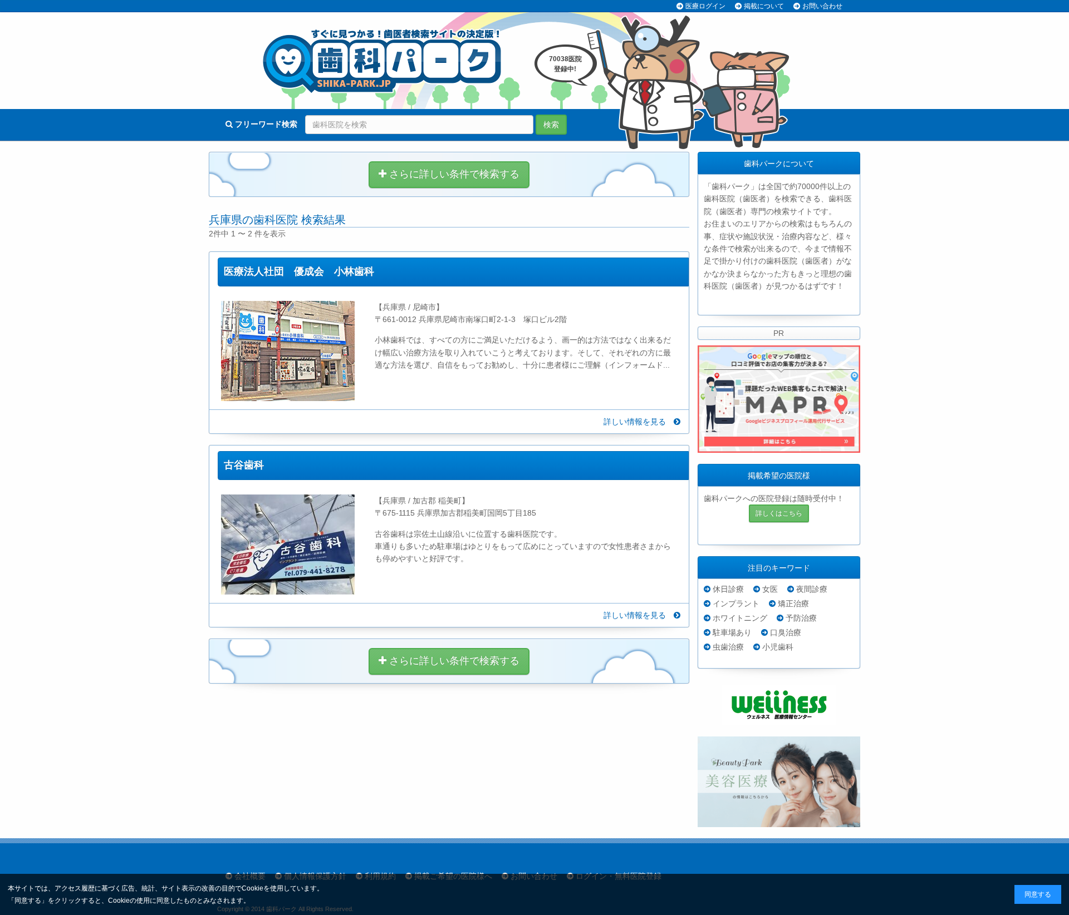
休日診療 (728, 589)
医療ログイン (705, 6)
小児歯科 (777, 646)
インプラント (736, 603)
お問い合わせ (822, 6)
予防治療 (801, 618)
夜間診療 (811, 589)
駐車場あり (732, 632)
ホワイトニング (740, 618)
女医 (770, 589)
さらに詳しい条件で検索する (452, 174)
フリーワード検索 (265, 124)
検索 (551, 124)
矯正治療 (793, 603)
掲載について (764, 6)
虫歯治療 (728, 646)
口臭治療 (785, 632)
